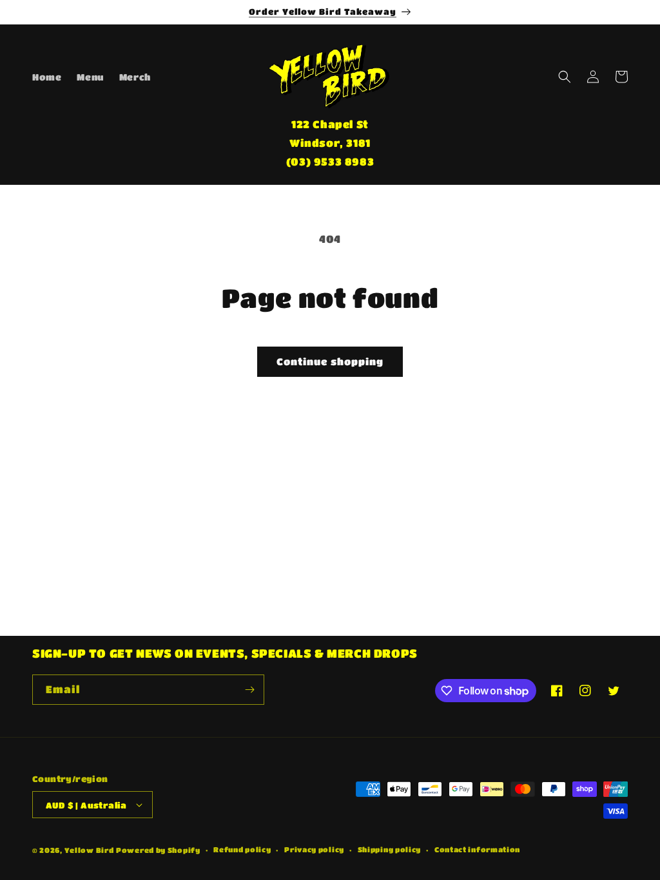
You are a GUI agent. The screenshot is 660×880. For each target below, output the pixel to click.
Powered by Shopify (158, 850)
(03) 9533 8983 (330, 161)
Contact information (477, 849)
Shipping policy (390, 849)
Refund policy (242, 849)
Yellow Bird (89, 850)
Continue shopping (330, 361)
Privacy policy (314, 849)
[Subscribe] (249, 689)
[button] (564, 76)
